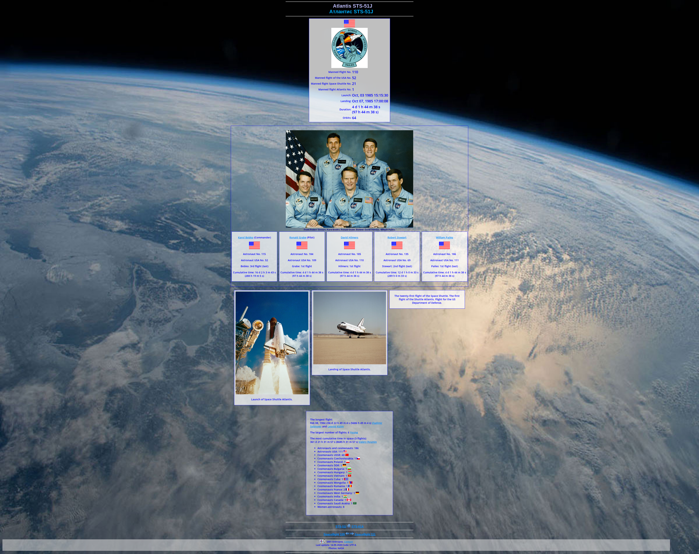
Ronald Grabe (297, 237)
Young (354, 432)
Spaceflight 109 (334, 534)
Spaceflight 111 (365, 534)
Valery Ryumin (368, 442)
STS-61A (358, 526)
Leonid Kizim (336, 426)
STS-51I (340, 526)
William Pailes (444, 237)
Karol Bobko (245, 237)
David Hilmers (349, 237)
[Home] (349, 526)
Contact (348, 541)
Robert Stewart (397, 237)
